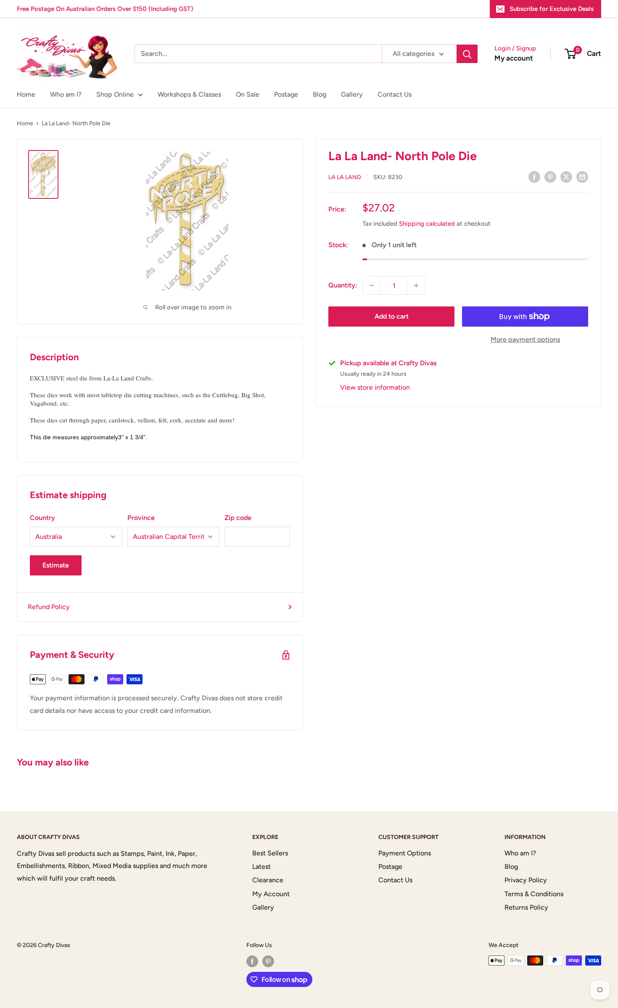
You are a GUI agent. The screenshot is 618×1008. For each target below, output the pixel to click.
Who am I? (66, 94)
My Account (271, 894)
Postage (286, 94)
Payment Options (404, 853)
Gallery (352, 94)
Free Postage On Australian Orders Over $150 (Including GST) (105, 9)
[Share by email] (582, 176)
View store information (375, 387)
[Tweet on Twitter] (566, 176)
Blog (319, 94)
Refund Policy (49, 607)
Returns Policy (526, 907)
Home (26, 94)
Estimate (55, 565)
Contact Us (395, 94)
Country (42, 518)
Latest (261, 867)
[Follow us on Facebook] (252, 961)
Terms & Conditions (533, 894)
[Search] (467, 54)
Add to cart (392, 316)
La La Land (344, 177)
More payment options (525, 339)
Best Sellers (270, 853)
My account (513, 58)
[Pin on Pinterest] (550, 176)
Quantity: (342, 285)
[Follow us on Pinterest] (268, 961)
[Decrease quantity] (371, 285)
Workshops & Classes (189, 94)
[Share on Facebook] (534, 176)
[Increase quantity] (416, 285)
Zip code (237, 518)
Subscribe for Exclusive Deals (552, 9)
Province (141, 518)
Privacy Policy (525, 880)
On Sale (247, 94)
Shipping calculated (427, 223)
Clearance (267, 880)
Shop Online (115, 94)
